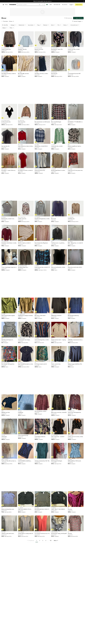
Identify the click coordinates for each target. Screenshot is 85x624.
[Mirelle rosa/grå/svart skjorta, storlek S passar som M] (76, 136)
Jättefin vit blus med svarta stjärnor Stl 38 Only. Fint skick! (8, 533)
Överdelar (5, 21)
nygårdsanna (22, 314)
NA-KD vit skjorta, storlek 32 (24, 242)
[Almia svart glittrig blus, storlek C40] (59, 257)
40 (51, 217)
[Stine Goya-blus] (26, 112)
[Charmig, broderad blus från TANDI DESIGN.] (42, 451)
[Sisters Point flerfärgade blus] (76, 402)
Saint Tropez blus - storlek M (57, 436)
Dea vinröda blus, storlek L (40, 411)
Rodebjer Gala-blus (22, 49)
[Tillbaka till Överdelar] (2, 21)
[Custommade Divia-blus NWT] (76, 63)
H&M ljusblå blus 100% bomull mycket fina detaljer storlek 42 (74, 461)
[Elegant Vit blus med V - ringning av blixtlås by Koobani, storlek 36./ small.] (59, 329)
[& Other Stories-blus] (9, 112)
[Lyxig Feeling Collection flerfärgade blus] (42, 426)
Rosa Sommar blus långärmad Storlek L (41, 243)
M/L (2, 362)
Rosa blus (70, 509)
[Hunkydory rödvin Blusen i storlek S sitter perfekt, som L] (9, 233)
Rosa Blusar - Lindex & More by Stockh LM (8, 170)
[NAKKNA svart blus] (9, 402)
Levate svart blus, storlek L (74, 49)
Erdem (37, 265)
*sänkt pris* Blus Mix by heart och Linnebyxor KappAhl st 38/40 (8, 461)
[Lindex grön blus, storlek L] (59, 136)
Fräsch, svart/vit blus (55, 364)
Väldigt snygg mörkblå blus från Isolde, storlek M (75, 364)
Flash (21, 459)
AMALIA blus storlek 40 (56, 315)
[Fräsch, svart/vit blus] (59, 354)
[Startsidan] (12, 4)
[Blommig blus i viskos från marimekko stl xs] (59, 39)
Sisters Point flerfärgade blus (74, 412)
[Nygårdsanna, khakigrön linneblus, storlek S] (26, 305)
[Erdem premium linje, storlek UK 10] (42, 257)
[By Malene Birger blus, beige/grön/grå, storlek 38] (26, 257)
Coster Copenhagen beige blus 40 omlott (9, 267)
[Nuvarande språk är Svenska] (47, 4)
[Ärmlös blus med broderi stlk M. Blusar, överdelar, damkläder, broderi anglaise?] (76, 257)
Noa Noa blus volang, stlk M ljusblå (59, 533)
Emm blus (70, 533)
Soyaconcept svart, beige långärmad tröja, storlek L (24, 339)
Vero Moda (5, 72)
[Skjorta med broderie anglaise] (9, 305)
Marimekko (55, 47)
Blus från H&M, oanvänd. (23, 73)
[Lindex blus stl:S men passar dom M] (76, 160)
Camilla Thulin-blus (22, 218)
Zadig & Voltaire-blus (6, 49)
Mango (71, 241)
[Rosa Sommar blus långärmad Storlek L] (42, 233)
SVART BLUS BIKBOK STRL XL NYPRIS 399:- (24, 509)
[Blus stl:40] (59, 208)
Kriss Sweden (6, 362)
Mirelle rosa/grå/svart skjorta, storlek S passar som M (74, 146)
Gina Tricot (38, 532)
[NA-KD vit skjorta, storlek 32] (26, 233)
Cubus (37, 507)
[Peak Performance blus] (42, 160)
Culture (37, 338)
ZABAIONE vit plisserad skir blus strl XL (75, 339)
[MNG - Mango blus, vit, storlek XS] (76, 233)
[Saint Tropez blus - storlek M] (59, 426)
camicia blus (4, 436)
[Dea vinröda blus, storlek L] (42, 402)
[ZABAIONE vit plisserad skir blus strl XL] (76, 329)
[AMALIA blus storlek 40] (59, 305)
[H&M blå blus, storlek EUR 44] (42, 136)
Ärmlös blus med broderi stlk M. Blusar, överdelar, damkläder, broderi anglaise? (75, 267)
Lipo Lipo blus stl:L (5, 146)
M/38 (52, 459)
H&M (20, 72)
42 (1, 120)
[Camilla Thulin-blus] (26, 208)
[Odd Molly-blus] (76, 208)
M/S (68, 144)
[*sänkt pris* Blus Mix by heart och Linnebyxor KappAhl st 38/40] (9, 451)
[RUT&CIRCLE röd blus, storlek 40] (26, 160)
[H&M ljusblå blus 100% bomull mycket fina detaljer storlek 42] (76, 451)
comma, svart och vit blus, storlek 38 (75, 436)
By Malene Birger (23, 265)
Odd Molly (71, 217)
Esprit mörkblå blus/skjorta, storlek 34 (25, 364)
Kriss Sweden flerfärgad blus (7, 364)
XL (1, 72)
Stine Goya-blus (21, 121)
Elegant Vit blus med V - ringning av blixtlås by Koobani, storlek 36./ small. (59, 339)
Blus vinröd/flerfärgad (56, 121)
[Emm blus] (76, 523)
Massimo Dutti (39, 47)
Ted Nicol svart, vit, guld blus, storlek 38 (57, 243)
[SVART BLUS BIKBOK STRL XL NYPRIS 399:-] (26, 499)
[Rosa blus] (76, 499)
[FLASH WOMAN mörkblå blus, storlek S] (26, 451)
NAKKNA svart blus (5, 412)
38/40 (36, 314)
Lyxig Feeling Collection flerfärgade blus (40, 436)
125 (50, 540)
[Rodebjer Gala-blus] (26, 39)
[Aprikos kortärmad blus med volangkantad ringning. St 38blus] (9, 499)
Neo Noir (55, 72)
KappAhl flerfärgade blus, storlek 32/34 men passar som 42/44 (42, 218)
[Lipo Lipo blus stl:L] (9, 136)
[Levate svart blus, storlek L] (76, 39)
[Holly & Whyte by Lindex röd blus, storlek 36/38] (26, 136)
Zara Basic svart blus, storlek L (41, 73)
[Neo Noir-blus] (59, 63)
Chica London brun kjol (23, 435)
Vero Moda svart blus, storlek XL (8, 73)
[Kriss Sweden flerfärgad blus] (9, 354)
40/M (52, 532)
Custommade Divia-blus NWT (74, 73)
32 (18, 241)
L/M (68, 120)
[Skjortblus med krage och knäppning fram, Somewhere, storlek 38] (9, 329)
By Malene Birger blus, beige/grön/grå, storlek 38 (24, 267)
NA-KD (21, 241)
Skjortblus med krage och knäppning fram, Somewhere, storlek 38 (7, 339)
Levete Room (72, 47)
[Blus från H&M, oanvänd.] (26, 63)
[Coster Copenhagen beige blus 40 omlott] (9, 257)
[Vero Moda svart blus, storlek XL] (9, 63)
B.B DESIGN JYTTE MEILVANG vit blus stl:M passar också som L (75, 122)
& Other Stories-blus (6, 121)
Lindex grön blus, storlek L (57, 146)
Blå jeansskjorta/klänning (73, 315)
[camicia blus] (9, 426)
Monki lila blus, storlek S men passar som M (7, 218)
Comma (71, 435)
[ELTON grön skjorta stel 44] (42, 354)
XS (51, 47)
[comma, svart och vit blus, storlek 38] (76, 426)
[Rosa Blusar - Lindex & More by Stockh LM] (9, 160)
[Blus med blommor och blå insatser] (42, 112)
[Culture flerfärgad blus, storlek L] (42, 329)
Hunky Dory (6, 241)
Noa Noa (56, 532)
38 (51, 72)
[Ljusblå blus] (26, 402)
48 (18, 217)
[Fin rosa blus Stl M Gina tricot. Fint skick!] (42, 523)
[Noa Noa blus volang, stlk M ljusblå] (59, 523)
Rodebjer (22, 47)
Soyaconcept (22, 338)
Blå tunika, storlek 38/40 (40, 315)
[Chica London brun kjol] (26, 426)
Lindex (21, 144)
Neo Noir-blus (54, 73)
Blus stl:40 (53, 218)
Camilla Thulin (22, 217)
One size (20, 410)
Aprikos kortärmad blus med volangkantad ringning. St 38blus (8, 509)
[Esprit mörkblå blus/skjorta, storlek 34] (26, 354)
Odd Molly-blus (71, 218)
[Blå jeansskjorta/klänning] (76, 305)
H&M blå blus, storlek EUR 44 (41, 146)
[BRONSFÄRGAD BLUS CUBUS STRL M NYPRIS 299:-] (42, 499)
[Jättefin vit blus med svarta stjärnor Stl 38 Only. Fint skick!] (9, 523)
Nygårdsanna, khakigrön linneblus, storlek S (25, 315)
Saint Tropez (55, 435)
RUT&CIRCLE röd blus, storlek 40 (25, 170)
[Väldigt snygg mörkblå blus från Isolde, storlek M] (76, 354)
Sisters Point (71, 410)
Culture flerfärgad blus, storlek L (42, 339)
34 (18, 362)
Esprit (21, 362)
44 (35, 144)
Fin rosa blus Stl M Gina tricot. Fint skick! (42, 533)
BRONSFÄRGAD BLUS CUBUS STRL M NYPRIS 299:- (42, 509)
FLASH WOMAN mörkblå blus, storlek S (24, 461)
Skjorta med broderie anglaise (8, 315)
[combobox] (29, 4)
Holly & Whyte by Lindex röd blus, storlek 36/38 (25, 146)
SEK (51, 4)
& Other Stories (6, 120)
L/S (2, 241)
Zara (37, 72)
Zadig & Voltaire (6, 47)
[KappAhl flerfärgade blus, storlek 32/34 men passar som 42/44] (42, 208)
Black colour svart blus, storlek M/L (59, 412)
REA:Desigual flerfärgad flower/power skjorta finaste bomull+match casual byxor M (57, 461)
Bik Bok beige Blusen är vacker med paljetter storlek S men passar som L (59, 170)
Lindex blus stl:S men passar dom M (75, 170)
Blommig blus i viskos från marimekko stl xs (56, 49)
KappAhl (38, 217)
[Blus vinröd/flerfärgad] (59, 112)
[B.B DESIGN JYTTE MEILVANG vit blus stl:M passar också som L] (76, 112)
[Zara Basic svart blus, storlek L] (42, 63)
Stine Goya (22, 120)
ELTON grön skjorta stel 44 (41, 364)
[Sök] (39, 4)
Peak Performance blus (40, 170)
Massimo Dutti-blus (39, 49)
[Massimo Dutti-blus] (42, 39)
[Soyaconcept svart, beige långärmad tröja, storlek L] (26, 329)
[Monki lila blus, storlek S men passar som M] (9, 208)
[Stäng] (84, 1)
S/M (19, 532)
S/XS (2, 410)
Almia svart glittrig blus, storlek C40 (58, 267)
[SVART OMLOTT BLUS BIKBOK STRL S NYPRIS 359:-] (59, 499)
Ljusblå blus (20, 412)
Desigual (56, 459)
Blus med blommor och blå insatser (42, 121)
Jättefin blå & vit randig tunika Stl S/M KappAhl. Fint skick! (25, 533)
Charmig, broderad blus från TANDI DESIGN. (42, 461)
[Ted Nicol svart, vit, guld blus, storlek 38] (59, 233)
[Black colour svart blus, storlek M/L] (59, 402)
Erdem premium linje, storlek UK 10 (42, 267)
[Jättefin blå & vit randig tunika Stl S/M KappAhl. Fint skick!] (26, 523)
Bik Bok (21, 507)
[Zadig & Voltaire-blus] (9, 39)
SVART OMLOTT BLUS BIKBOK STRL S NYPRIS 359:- (58, 509)
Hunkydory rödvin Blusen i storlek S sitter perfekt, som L (9, 243)
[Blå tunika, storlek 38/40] (42, 305)
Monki (4, 217)
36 (68, 72)
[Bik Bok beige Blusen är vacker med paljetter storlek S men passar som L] (59, 160)
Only (4, 532)
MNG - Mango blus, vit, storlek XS (75, 242)
